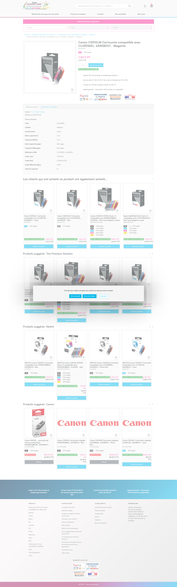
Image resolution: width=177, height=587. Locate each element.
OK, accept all (75, 296)
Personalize (103, 296)
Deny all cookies (89, 296)
